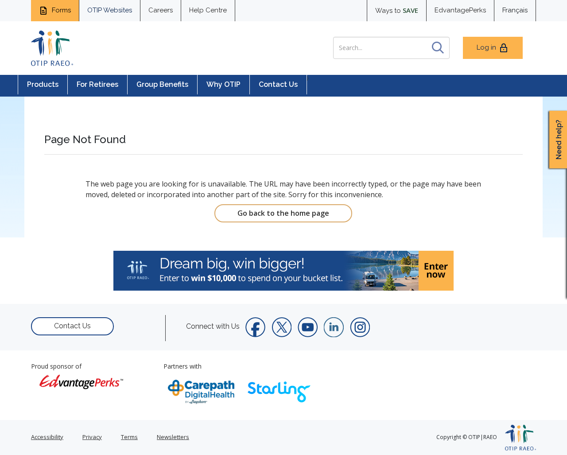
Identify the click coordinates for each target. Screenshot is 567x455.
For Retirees (97, 84)
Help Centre (208, 10)
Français (515, 10)
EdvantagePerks (460, 10)
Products (42, 84)
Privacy (92, 437)
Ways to (396, 10)
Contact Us (278, 84)
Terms (129, 437)
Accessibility (47, 437)
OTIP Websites (109, 10)
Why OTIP (223, 84)
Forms (60, 10)
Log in (486, 47)
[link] (283, 270)
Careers (160, 10)
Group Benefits (162, 84)
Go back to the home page (283, 213)
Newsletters (173, 437)
